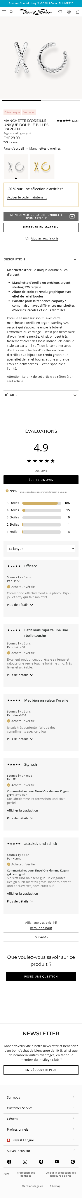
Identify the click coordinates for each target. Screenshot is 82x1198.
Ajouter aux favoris (44, 238)
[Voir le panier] (77, 12)
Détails (10, 395)
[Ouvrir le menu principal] (3, 12)
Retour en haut (41, 928)
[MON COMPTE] (69, 12)
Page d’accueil (13, 148)
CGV (6, 1174)
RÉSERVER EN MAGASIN (41, 227)
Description (14, 259)
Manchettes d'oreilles (45, 148)
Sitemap (55, 1186)
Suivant (41, 937)
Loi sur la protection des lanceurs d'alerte (61, 1174)
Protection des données (26, 1174)
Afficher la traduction (22, 810)
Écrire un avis (41, 480)
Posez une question (41, 976)
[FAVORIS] (60, 12)
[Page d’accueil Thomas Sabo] (11, 12)
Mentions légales (32, 1186)
